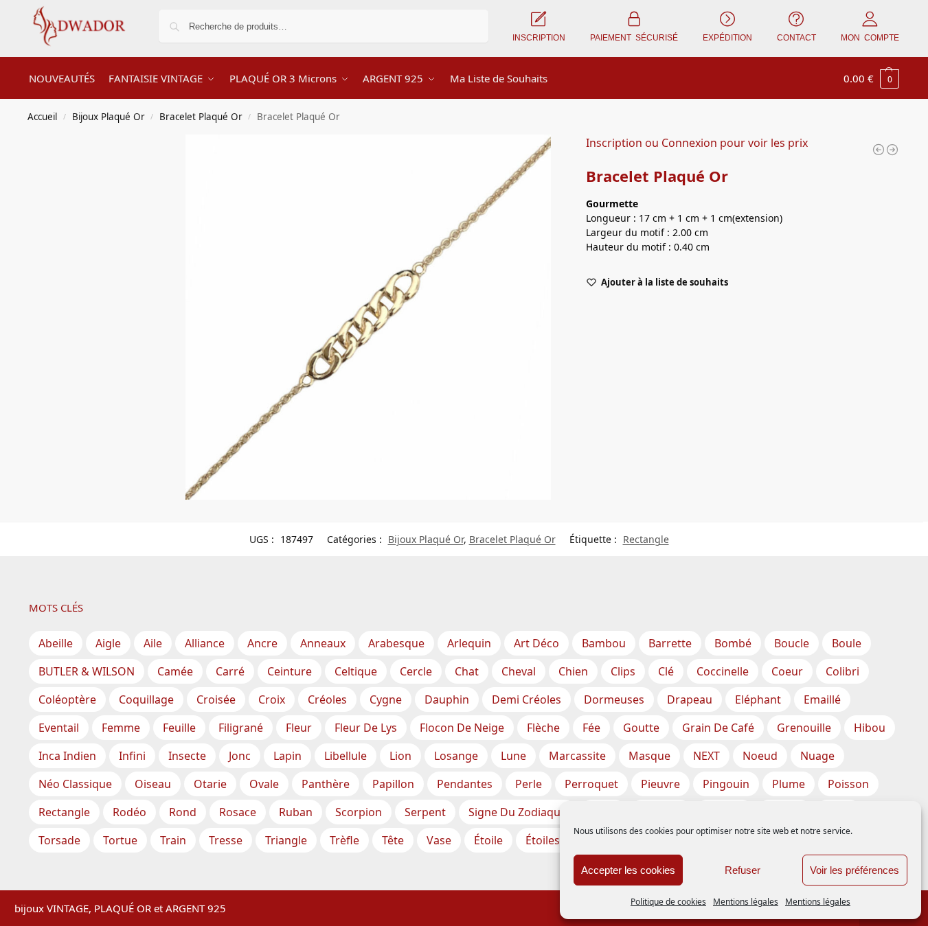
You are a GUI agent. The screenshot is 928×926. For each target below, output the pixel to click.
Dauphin (447, 699)
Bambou (604, 643)
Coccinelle (723, 671)
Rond (182, 812)
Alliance (205, 643)
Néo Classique (75, 783)
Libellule (345, 755)
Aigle (108, 643)
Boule (846, 643)
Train (173, 840)
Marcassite (577, 755)
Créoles (327, 699)
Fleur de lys (366, 727)
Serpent (425, 812)
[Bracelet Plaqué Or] (878, 150)
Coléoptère (67, 699)
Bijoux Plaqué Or (108, 117)
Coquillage (146, 699)
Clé (666, 671)
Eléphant (758, 699)
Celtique (356, 671)
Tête (393, 840)
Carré (230, 671)
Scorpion (358, 812)
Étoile (488, 840)
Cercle (416, 671)
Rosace (237, 812)
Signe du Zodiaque (517, 812)
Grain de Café (718, 727)
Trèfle (344, 840)
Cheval (518, 671)
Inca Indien (67, 755)
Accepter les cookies (628, 870)
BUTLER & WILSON (86, 671)
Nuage (817, 755)
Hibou (869, 727)
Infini (132, 755)
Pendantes (465, 783)
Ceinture (289, 671)
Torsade (59, 840)
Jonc (240, 755)
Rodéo (129, 812)
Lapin (287, 755)
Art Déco (536, 643)
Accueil (42, 117)
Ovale (264, 783)
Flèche (543, 727)
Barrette (670, 643)
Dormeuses (614, 699)
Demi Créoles (526, 699)
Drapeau (689, 699)
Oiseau (153, 783)
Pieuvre (660, 783)
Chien (573, 671)
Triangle (286, 840)
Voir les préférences (854, 870)
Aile (153, 643)
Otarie (210, 783)
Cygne (386, 699)
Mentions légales (745, 901)
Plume (788, 783)
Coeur (787, 671)
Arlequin (469, 643)
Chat (467, 671)
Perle (528, 783)
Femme (121, 727)
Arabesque (396, 643)
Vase (439, 840)
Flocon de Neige (462, 727)
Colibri (842, 671)
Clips (623, 671)
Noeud (760, 755)
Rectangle (646, 539)
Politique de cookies (668, 901)
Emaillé (822, 699)
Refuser (742, 870)
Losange (456, 755)
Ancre (262, 643)
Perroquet (591, 783)
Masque (649, 755)
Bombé (732, 643)
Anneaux (323, 643)
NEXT (706, 755)
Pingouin (726, 783)
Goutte (641, 727)
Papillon (393, 783)
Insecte (187, 755)
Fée (591, 727)
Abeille (55, 643)
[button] (871, 78)
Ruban (296, 812)
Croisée (216, 699)
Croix (271, 699)
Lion (400, 755)
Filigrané (240, 727)
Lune (513, 755)
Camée (175, 671)
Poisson (848, 783)
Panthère (326, 783)
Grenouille (804, 727)
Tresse (225, 840)
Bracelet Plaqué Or (200, 117)
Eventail (58, 727)
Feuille (179, 727)
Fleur (299, 727)
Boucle (791, 643)
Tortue (120, 840)
